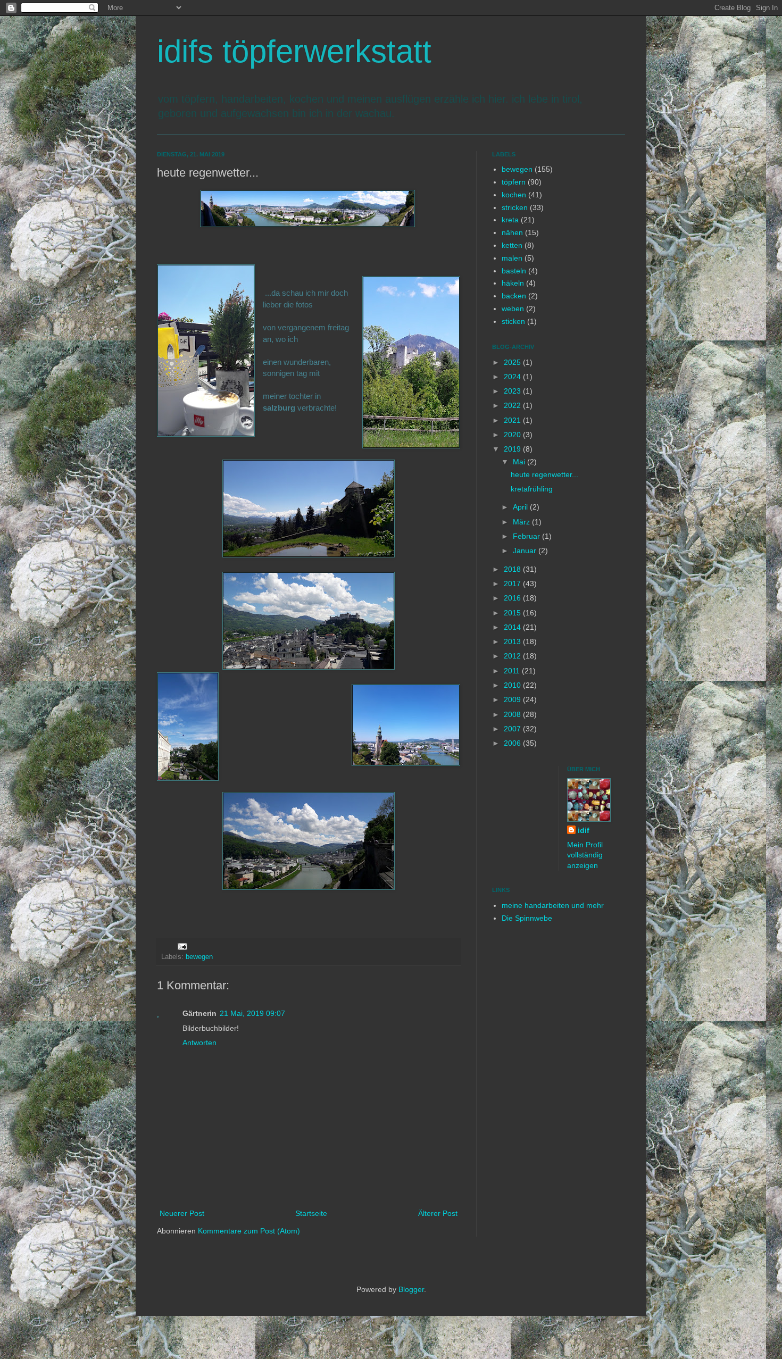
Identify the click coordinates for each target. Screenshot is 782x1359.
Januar (525, 550)
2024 (513, 376)
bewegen (199, 957)
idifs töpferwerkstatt (294, 51)
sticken (513, 321)
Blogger (411, 1289)
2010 (513, 685)
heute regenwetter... (544, 474)
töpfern (514, 182)
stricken (515, 207)
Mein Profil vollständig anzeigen (585, 855)
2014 (513, 627)
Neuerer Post (182, 1213)
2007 (513, 728)
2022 (513, 405)
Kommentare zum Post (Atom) (249, 1231)
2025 (513, 362)
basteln (514, 270)
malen (512, 258)
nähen (512, 232)
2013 (513, 641)
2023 (513, 391)
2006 (513, 743)
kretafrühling (532, 489)
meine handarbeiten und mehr (553, 905)
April (521, 507)
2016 (513, 598)
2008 (513, 714)
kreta (510, 219)
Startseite (311, 1213)
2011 (513, 670)
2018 (513, 569)
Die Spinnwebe (527, 918)
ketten (512, 245)
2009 (513, 699)
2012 (513, 656)
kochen (514, 194)
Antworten (199, 1042)
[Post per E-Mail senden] (181, 946)
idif (583, 830)
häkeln (513, 283)
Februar (527, 536)
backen (514, 295)
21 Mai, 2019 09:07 (252, 1013)
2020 (513, 434)
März (522, 522)
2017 (513, 583)
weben (513, 308)
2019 (513, 449)
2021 (513, 420)
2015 (513, 612)
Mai (520, 461)
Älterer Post (437, 1213)
